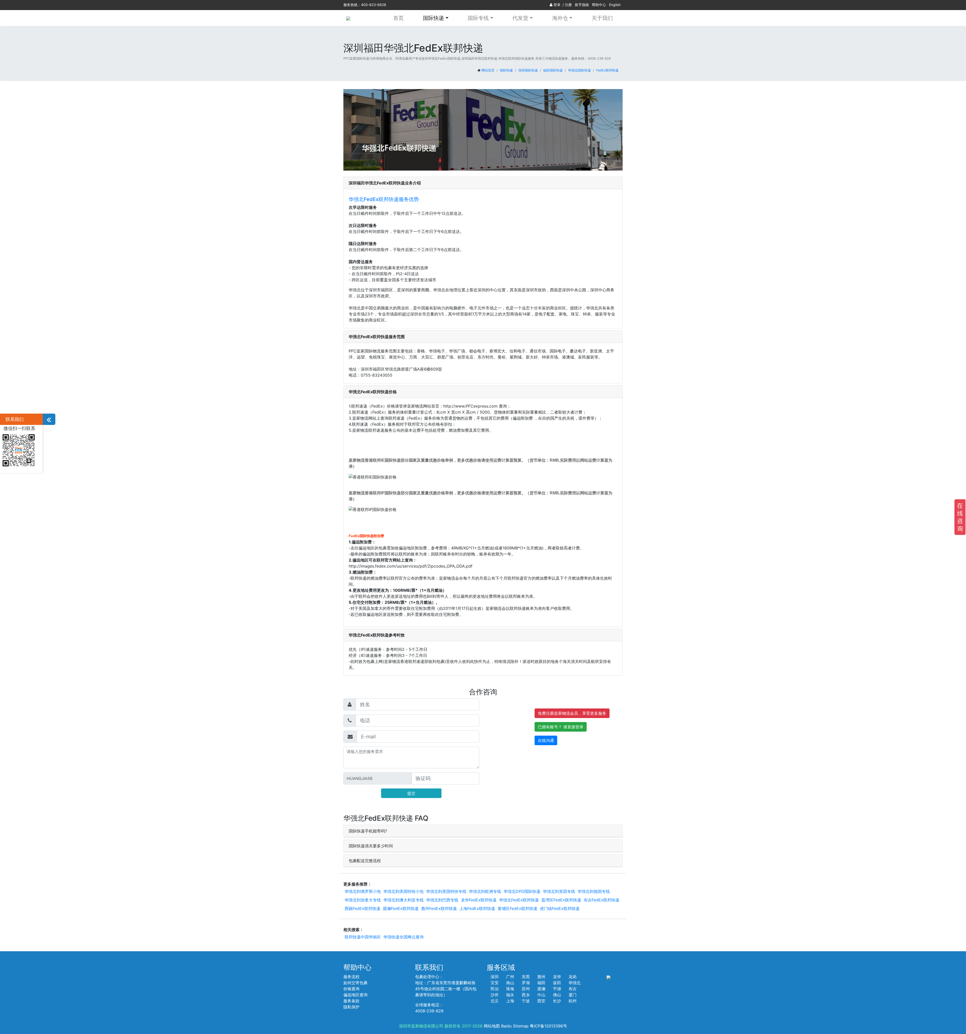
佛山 (557, 994)
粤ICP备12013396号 (548, 1025)
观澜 (541, 988)
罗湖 (526, 982)
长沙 (557, 1000)
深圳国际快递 (528, 70)
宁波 (526, 1000)
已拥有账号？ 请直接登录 (560, 726)
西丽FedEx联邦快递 (362, 908)
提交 (411, 793)
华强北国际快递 (579, 70)
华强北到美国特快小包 (403, 891)
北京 (495, 1000)
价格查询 (351, 988)
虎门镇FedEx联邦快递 (560, 908)
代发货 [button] (520, 18)
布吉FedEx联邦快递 (601, 899)
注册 (568, 5)
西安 (541, 1000)
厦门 (573, 994)
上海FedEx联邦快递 (477, 908)
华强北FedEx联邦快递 (519, 899)
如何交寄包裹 (355, 982)
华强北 (575, 982)
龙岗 (573, 976)
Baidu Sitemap (515, 1025)
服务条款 (351, 1000)
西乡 (526, 994)
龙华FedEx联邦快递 (479, 899)
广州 (510, 976)
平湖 (557, 988)
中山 (541, 994)
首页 (398, 18)
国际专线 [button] (478, 18)
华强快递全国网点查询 (403, 936)
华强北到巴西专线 (442, 899)
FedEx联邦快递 (607, 70)
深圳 (495, 976)
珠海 (510, 988)
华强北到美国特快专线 (446, 891)
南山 (510, 982)
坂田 (557, 982)
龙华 (557, 976)
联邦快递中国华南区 (363, 936)
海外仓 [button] (560, 18)
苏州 (526, 988)
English (615, 5)
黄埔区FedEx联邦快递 (517, 908)
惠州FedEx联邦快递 (439, 908)
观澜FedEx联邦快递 (401, 908)
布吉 (573, 988)
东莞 (526, 976)
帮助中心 (599, 5)
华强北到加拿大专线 (363, 899)
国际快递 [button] (433, 18)
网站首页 (488, 70)
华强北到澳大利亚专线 (403, 899)
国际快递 (506, 70)
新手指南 (582, 5)
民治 (495, 988)
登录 (556, 5)
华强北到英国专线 (559, 891)
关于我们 (602, 18)
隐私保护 (351, 1006)
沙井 (495, 994)
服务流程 (351, 976)
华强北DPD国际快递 (522, 891)
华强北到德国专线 (594, 891)
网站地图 (492, 1025)
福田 (541, 982)
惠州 (541, 976)
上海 (510, 1000)
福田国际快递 (553, 70)
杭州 (573, 1000)
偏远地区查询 (355, 994)
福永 (510, 994)
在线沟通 (546, 740)
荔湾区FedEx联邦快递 (561, 899)
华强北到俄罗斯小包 (363, 891)
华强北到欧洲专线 (485, 891)
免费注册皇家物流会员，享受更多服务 (572, 713)
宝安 (495, 982)
